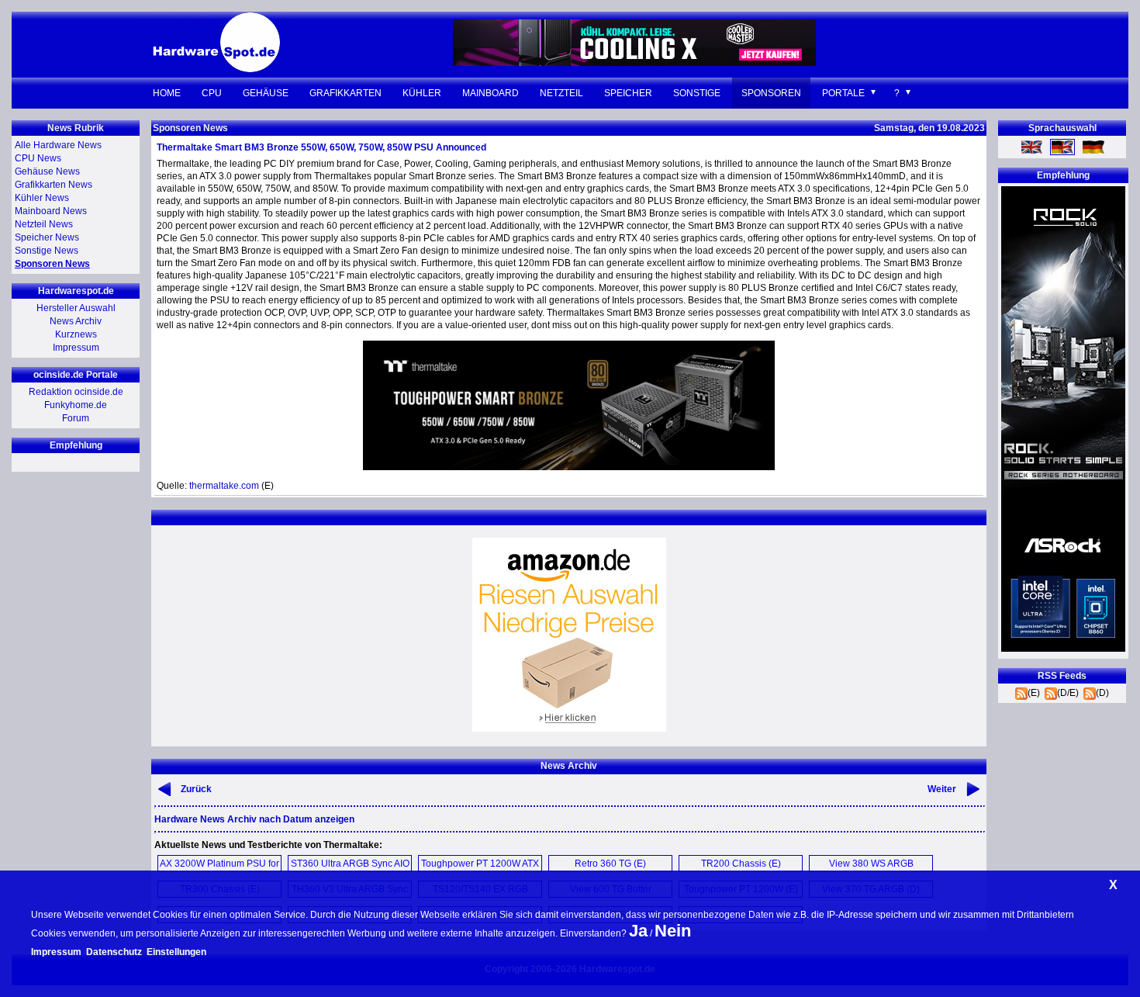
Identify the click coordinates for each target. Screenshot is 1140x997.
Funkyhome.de (75, 405)
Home (167, 93)
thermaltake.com (224, 485)
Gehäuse (265, 93)
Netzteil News (44, 224)
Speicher (628, 93)
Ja (638, 930)
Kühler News (42, 197)
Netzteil (561, 93)
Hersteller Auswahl (76, 308)
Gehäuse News (47, 171)
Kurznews (76, 334)
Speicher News (47, 237)
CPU (212, 93)
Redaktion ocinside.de (76, 391)
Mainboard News (51, 211)
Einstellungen (176, 952)
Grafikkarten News (53, 184)
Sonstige (696, 93)
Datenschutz (114, 952)
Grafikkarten (345, 93)
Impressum (76, 347)
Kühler (421, 93)
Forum (75, 418)
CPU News (38, 158)
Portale (843, 93)
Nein (673, 930)
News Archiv (76, 321)
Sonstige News (46, 250)
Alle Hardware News (58, 145)
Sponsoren (771, 93)
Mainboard (490, 93)
